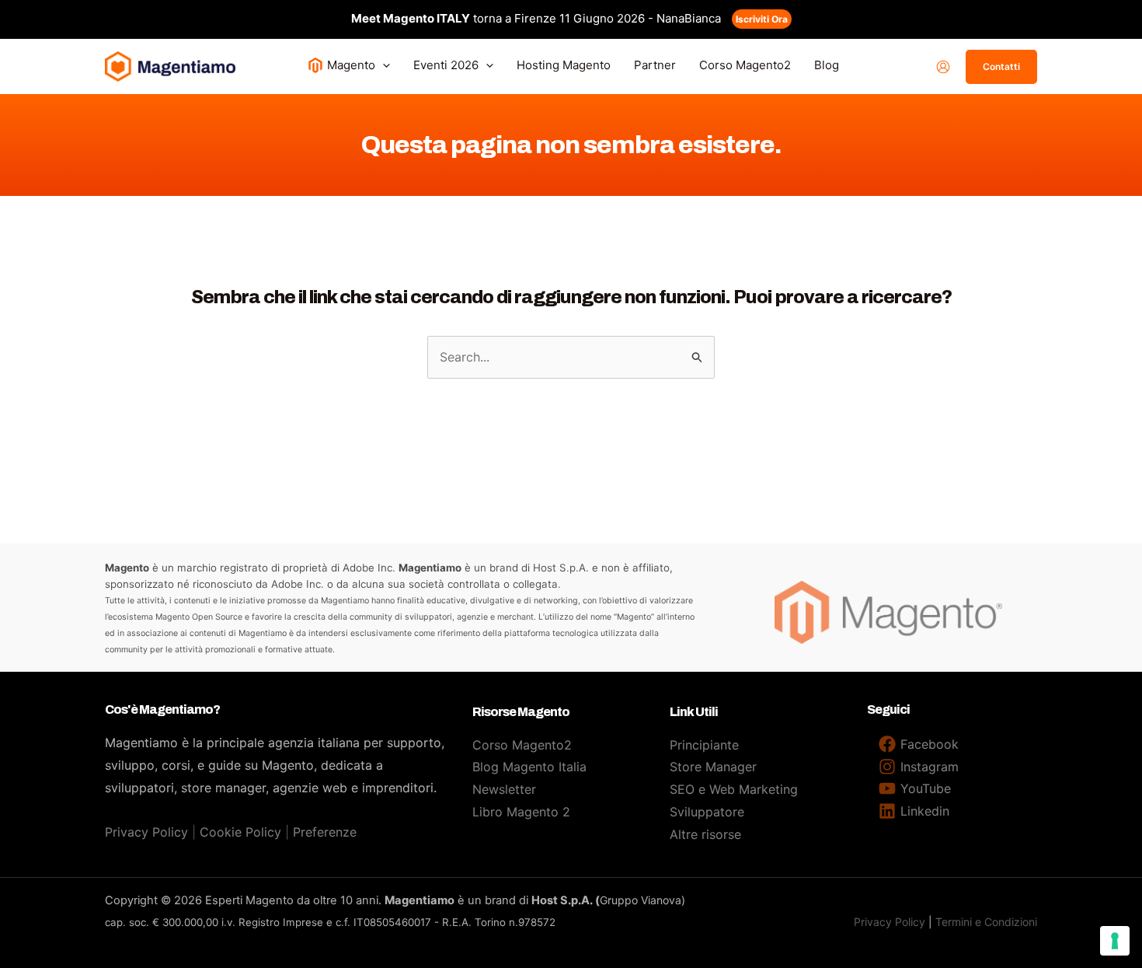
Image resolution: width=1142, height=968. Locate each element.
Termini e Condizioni (986, 921)
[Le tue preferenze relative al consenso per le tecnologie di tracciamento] (1115, 941)
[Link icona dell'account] (943, 67)
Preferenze (325, 832)
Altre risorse (705, 834)
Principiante (704, 745)
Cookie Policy (240, 832)
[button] (382, 65)
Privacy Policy (146, 832)
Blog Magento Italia (529, 766)
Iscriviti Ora (762, 19)
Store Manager (713, 766)
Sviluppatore (707, 811)
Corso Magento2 (522, 745)
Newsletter (504, 789)
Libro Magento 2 (521, 811)
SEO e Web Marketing (734, 789)
